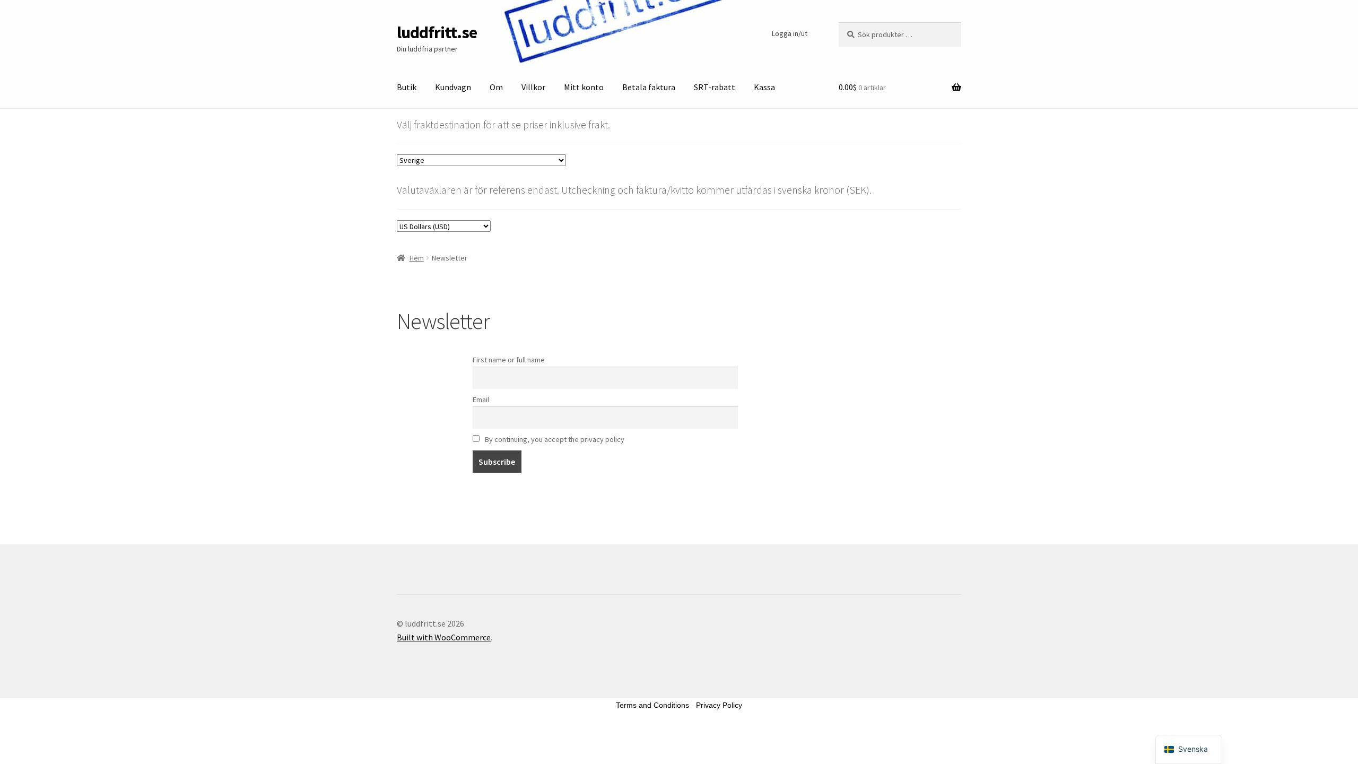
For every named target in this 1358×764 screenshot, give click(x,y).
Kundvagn (453, 87)
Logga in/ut (789, 33)
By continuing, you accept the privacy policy (553, 439)
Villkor (533, 87)
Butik (406, 87)
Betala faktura (648, 87)
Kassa (764, 87)
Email (481, 399)
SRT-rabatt (714, 87)
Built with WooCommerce (444, 637)
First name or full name (509, 359)
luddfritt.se (437, 32)
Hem (417, 258)
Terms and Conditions (652, 705)
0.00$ (862, 87)
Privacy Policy (719, 705)
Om (496, 87)
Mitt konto (584, 87)
